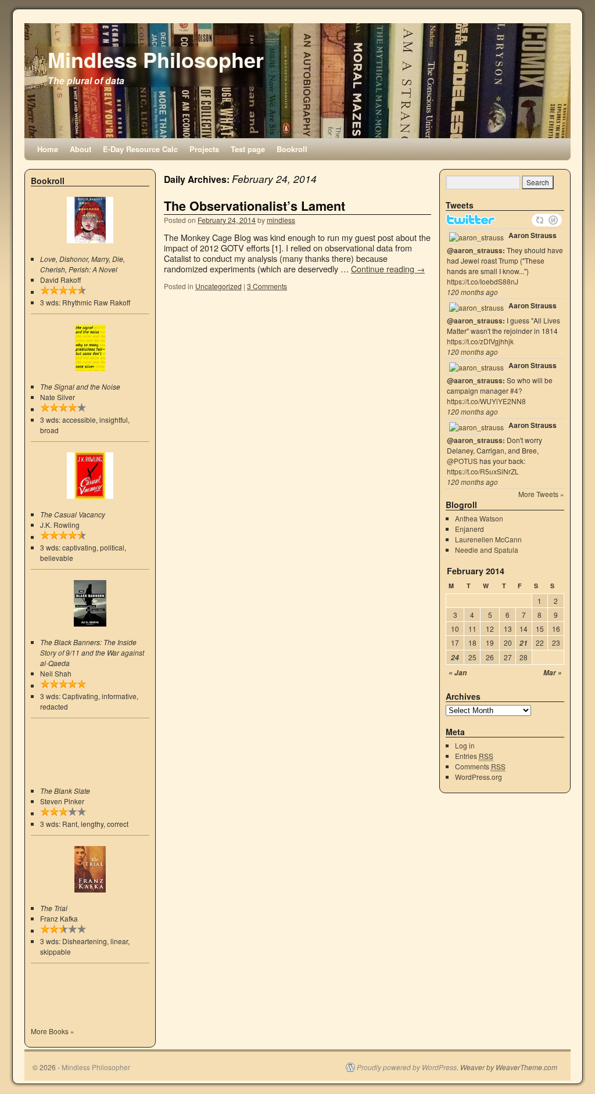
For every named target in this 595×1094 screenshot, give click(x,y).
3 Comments (267, 286)
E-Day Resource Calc (140, 148)
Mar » (552, 673)
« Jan (458, 673)
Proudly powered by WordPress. (407, 1067)
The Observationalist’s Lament (254, 206)
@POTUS (462, 461)
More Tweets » (541, 494)
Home (47, 148)
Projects (204, 148)
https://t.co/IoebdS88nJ (482, 281)
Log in (465, 745)
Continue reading (388, 268)
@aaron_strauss (475, 250)
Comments (480, 766)
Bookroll (292, 148)
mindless (281, 220)
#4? (516, 390)
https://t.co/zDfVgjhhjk (480, 341)
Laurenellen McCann (488, 539)
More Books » (52, 1031)
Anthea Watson (479, 518)
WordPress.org (478, 777)
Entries (474, 756)
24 (455, 658)
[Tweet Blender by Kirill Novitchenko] (553, 220)
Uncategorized (218, 286)
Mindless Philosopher (156, 59)
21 (523, 643)
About (80, 148)
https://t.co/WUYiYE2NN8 (486, 401)
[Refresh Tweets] (539, 220)
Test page (248, 148)
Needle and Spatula (486, 550)
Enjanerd (469, 529)
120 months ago (472, 292)
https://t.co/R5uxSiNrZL (483, 471)
